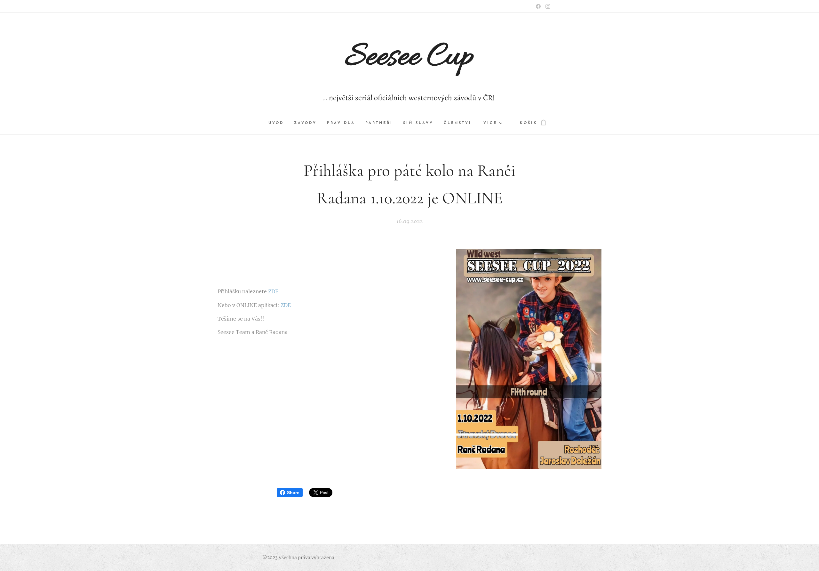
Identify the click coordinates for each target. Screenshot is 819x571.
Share (293, 492)
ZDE (273, 291)
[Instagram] (548, 6)
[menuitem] (278, 123)
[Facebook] (538, 6)
